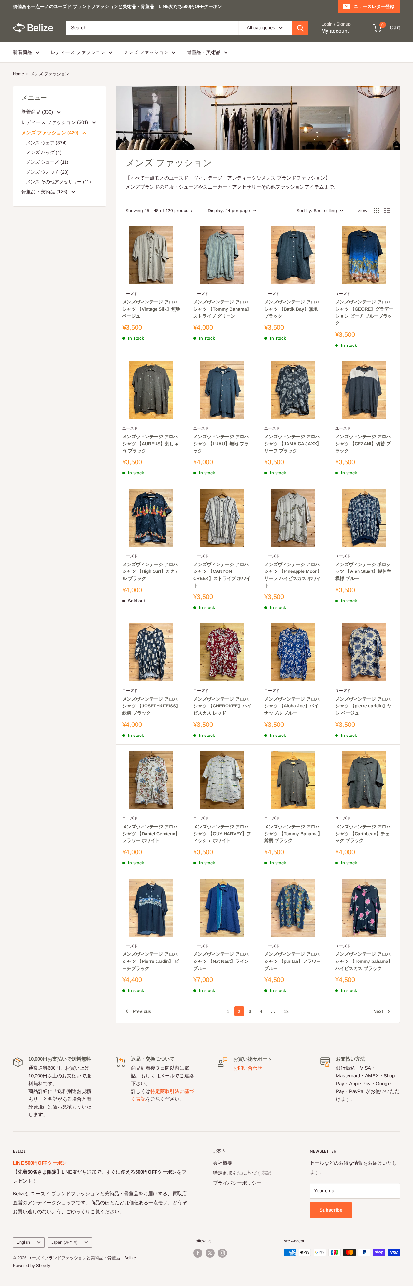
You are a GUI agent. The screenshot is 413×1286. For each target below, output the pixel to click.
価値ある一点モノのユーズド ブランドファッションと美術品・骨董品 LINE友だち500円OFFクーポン (117, 6)
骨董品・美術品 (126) (45, 191)
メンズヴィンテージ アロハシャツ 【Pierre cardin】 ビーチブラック (150, 961)
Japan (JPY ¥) (64, 1242)
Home (18, 73)
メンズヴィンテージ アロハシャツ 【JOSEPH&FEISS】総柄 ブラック (151, 705)
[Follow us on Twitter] (210, 1253)
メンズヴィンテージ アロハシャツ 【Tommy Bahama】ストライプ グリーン (222, 308)
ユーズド (130, 294)
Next (378, 1011)
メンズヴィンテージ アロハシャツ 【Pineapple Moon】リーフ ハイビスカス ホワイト (293, 575)
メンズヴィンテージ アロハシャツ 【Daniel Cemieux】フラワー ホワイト (151, 833)
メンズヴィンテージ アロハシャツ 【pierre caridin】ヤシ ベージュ (363, 705)
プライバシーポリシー (237, 1183)
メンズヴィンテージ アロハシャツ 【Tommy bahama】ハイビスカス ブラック (364, 961)
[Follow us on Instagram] (222, 1253)
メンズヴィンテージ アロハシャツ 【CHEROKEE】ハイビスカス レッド (222, 705)
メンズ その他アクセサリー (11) (58, 181)
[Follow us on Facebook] (197, 1253)
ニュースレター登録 (374, 6)
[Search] (300, 28)
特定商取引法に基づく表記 (242, 1173)
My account (335, 31)
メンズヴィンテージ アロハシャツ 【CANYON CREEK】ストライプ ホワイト (222, 575)
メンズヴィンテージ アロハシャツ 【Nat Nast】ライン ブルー (221, 961)
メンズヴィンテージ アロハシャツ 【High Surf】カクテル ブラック (150, 571)
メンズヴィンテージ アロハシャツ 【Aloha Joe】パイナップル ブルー (292, 705)
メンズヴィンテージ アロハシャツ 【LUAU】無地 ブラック (221, 443)
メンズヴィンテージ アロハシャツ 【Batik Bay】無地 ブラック (292, 308)
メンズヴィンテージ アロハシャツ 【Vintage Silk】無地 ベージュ (151, 308)
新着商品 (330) (37, 112)
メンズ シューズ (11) (47, 162)
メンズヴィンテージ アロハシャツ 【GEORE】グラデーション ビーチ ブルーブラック (364, 312)
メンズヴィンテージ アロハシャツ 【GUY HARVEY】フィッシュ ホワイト (222, 833)
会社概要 (222, 1163)
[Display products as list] (387, 210)
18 (286, 1011)
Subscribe (330, 1210)
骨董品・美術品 (204, 52)
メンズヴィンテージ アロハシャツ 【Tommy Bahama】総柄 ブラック (293, 833)
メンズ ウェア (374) (46, 142)
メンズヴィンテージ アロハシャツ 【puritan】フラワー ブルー (292, 961)
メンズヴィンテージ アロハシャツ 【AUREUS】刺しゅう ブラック (150, 443)
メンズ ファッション (146, 52)
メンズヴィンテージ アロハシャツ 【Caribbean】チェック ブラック (363, 833)
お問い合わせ (247, 1068)
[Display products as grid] (376, 210)
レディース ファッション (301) (55, 122)
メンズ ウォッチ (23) (47, 172)
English (23, 1242)
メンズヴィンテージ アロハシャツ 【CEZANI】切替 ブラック (363, 443)
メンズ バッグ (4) (44, 152)
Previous (142, 1011)
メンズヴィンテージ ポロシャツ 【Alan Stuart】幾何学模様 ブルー (363, 571)
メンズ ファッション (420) (50, 132)
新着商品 (22, 52)
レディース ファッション (78, 52)
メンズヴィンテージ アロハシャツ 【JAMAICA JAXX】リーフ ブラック (292, 443)
